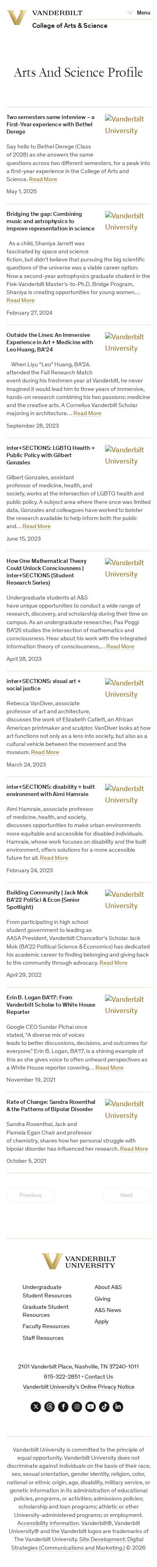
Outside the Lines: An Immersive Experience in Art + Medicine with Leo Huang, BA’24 (49, 342)
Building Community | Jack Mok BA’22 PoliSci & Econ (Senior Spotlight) (47, 900)
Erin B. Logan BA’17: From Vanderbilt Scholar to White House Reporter (50, 1005)
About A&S (108, 1288)
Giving (102, 1299)
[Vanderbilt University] (78, 1261)
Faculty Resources (46, 1327)
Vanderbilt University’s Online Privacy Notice (78, 1387)
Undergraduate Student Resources (47, 1292)
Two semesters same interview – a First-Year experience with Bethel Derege (50, 125)
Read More (43, 180)
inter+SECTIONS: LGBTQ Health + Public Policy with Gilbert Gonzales (50, 455)
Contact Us (99, 1377)
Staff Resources (43, 1338)
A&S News (108, 1311)
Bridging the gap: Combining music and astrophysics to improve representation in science (50, 221)
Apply (102, 1322)
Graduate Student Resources (45, 1311)
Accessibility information (48, 1524)
